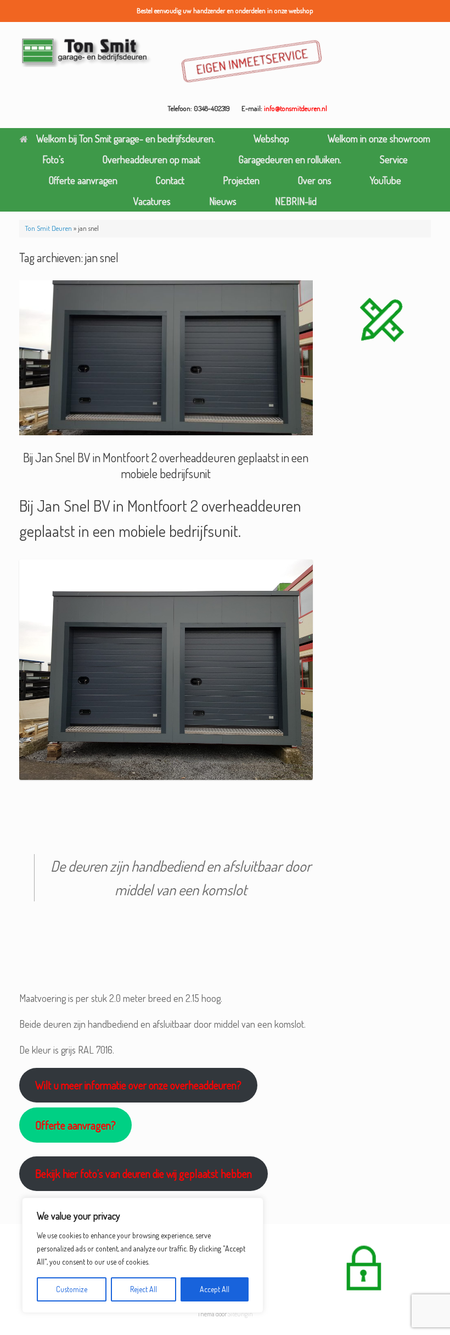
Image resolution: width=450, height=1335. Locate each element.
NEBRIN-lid (296, 201)
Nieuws (223, 201)
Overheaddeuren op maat (151, 159)
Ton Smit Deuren (48, 228)
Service (394, 159)
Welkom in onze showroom (379, 138)
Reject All (143, 1289)
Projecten (241, 180)
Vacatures (152, 201)
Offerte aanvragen (83, 180)
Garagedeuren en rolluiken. (290, 159)
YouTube (385, 180)
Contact (170, 180)
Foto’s (53, 159)
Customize (71, 1289)
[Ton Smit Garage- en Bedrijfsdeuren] (86, 51)
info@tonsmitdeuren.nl (295, 108)
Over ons (314, 180)
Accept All (214, 1289)
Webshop (271, 138)
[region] (142, 1255)
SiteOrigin (240, 1314)
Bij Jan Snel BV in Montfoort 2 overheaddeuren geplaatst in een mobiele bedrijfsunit (165, 465)
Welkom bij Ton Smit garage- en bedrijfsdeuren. (125, 138)
